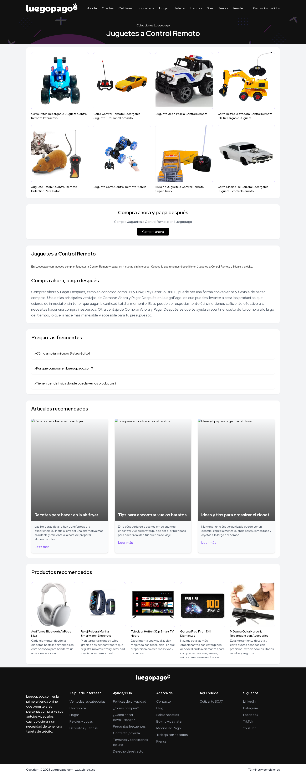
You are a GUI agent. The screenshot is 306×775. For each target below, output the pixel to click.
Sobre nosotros (167, 715)
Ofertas (107, 8)
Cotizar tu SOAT (211, 701)
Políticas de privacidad (129, 701)
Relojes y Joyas (81, 721)
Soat (210, 8)
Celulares (125, 8)
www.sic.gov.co (85, 769)
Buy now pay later (169, 721)
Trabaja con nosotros (172, 735)
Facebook (250, 715)
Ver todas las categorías (87, 701)
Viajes (223, 8)
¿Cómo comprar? (126, 708)
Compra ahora (153, 231)
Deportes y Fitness (83, 728)
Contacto (163, 701)
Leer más (42, 547)
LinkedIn (249, 701)
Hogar (164, 8)
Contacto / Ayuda (126, 733)
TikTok (248, 721)
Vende (238, 8)
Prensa (161, 741)
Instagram (250, 708)
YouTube (250, 728)
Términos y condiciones (264, 769)
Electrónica (78, 708)
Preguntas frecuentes (129, 726)
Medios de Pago (168, 728)
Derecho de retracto (128, 751)
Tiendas (196, 8)
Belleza (179, 8)
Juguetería (145, 8)
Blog (159, 708)
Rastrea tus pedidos (266, 8)
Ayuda (92, 8)
